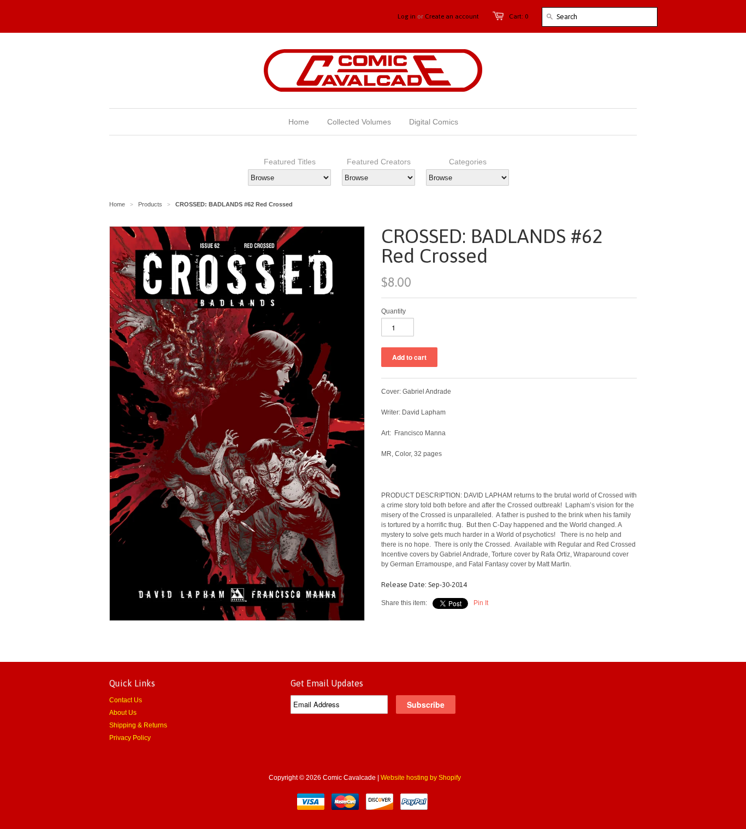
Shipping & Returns (138, 725)
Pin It (480, 603)
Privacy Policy (130, 738)
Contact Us (125, 700)
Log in (407, 16)
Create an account (452, 16)
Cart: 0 (518, 16)
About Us (123, 713)
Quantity (393, 311)
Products (150, 204)
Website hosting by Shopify (421, 777)
